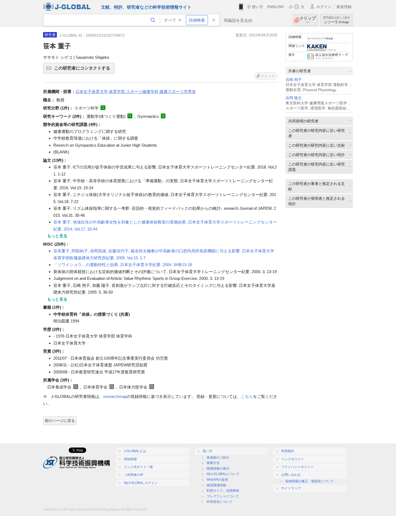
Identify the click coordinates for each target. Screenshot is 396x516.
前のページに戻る (60, 420)
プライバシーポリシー (297, 467)
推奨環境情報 (216, 485)
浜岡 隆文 (294, 98)
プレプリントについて (223, 496)
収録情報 (130, 459)
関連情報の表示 (218, 468)
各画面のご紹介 (218, 457)
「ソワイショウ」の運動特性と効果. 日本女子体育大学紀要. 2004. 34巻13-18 (122, 264)
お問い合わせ (291, 475)
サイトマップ (291, 488)
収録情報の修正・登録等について (309, 481)
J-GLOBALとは (135, 451)
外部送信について (219, 502)
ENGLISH (275, 7)
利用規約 (287, 451)
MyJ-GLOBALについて (223, 474)
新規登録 (344, 7)
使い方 (257, 7)
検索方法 (213, 463)
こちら (247, 396)
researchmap (115, 396)
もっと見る (57, 235)
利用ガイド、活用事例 (223, 491)
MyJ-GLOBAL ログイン (141, 483)
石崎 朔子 (294, 80)
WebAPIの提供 (217, 479)
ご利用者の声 (133, 475)
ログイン (323, 7)
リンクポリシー (292, 459)
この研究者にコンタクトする (84, 70)
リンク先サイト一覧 (138, 467)
